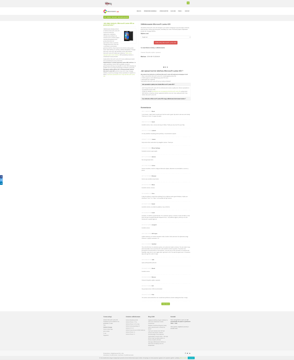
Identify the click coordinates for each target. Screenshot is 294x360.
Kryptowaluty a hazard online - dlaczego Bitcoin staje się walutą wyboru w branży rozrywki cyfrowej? (158, 338)
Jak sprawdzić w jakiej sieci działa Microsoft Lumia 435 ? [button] (158, 84)
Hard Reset (120, 355)
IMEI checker (114, 355)
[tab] (166, 84)
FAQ (104, 325)
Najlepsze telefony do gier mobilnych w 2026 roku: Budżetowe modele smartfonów (158, 321)
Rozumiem (191, 358)
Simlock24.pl (106, 355)
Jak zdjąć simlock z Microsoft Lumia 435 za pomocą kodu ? (118, 24)
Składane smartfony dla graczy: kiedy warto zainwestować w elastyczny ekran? (157, 327)
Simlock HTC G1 (130, 328)
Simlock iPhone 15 (130, 334)
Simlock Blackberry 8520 (132, 320)
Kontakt (187, 11)
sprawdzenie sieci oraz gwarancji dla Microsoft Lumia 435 (166, 91)
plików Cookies (183, 358)
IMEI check (128, 355)
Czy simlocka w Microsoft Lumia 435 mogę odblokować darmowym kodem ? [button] (164, 98)
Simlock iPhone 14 (130, 332)
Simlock (139, 11)
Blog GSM (173, 11)
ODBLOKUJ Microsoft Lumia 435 (165, 43)
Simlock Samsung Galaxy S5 (133, 326)
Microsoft (114, 17)
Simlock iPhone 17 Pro (131, 322)
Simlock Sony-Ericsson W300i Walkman (135, 330)
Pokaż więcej (165, 304)
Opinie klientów (164, 11)
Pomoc (180, 11)
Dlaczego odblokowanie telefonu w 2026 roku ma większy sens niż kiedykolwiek (157, 343)
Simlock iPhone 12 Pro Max (132, 324)
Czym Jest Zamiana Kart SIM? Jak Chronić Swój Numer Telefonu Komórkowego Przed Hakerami (156, 332)
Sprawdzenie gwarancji (150, 11)
